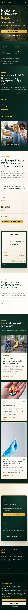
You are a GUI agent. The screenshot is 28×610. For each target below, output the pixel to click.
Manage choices (14, 606)
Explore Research (13, 31)
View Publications (13, 35)
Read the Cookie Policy (6, 596)
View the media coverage (9, 417)
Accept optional (14, 599)
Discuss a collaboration (13, 514)
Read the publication (8, 475)
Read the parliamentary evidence (11, 221)
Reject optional (14, 603)
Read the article (7, 376)
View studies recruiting (13, 536)
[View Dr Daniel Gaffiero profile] (5, 207)
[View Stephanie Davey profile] (2, 207)
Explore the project (7, 116)
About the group (6, 306)
